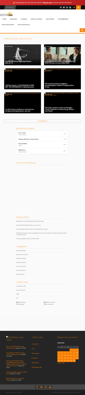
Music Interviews (21, 270)
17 (77, 355)
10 (77, 352)
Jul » (63, 363)
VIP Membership (63, 19)
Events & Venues (36, 19)
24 (77, 358)
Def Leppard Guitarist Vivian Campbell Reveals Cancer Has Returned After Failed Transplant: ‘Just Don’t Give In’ (16, 363)
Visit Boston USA (21, 286)
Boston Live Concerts (22, 254)
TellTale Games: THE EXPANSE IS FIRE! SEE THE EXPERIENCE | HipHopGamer (22, 78)
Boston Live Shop (8, 24)
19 (62, 358)
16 (74, 355)
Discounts (35, 358)
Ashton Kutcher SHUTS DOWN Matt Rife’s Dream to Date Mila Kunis (62, 54)
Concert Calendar (21, 266)
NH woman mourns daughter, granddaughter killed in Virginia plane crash (62, 78)
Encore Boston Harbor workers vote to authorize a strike (31, 229)
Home (4, 19)
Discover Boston (21, 290)
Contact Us (35, 344)
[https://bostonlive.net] (6, 16)
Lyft (17, 298)
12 (62, 355)
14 (68, 355)
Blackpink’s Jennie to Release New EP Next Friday (30, 221)
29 (71, 361)
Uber (17, 294)
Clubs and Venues (21, 262)
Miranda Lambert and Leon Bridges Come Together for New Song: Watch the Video (62, 102)
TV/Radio (24, 19)
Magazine (13, 19)
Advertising (35, 362)
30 (74, 361)
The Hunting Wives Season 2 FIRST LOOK (27, 238)
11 (59, 355)
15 (71, 355)
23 (74, 358)
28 (68, 361)
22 (71, 358)
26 (62, 361)
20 (65, 358)
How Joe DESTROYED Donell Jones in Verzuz (28, 225)
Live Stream (50, 19)
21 (68, 358)
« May (59, 363)
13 (65, 355)
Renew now (47, 3)
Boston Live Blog (24, 24)
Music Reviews (20, 274)
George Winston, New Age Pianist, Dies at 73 (22, 54)
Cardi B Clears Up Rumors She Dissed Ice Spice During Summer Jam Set (22, 102)
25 (59, 361)
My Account (35, 353)
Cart (33, 348)
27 (65, 361)
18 (59, 358)
